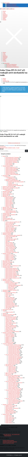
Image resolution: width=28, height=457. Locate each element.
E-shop (4, 13)
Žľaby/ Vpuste (8, 294)
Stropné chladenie (6, 209)
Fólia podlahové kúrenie (10, 322)
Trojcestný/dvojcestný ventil (9, 314)
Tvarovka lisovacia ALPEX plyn (12, 221)
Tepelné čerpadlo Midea (10, 173)
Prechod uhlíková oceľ (13, 380)
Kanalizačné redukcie (10, 303)
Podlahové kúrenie (7, 315)
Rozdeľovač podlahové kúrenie (12, 331)
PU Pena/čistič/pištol (9, 246)
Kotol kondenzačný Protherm (11, 159)
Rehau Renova (8, 329)
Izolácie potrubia (6, 263)
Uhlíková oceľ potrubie (10, 405)
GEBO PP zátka (11, 369)
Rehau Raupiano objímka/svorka (12, 275)
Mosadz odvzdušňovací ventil (9, 208)
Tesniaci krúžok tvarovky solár (14, 388)
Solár (4, 310)
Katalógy (5, 17)
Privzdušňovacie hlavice (10, 292)
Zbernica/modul (11, 284)
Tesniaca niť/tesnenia (9, 248)
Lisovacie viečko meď (13, 383)
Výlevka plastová (9, 297)
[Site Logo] (7, 8)
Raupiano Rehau (6, 266)
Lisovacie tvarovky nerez (10, 398)
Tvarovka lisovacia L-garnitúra (14, 347)
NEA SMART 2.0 (12, 286)
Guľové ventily (6, 192)
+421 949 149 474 (7, 434)
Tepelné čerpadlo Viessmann (11, 168)
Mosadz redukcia (9, 202)
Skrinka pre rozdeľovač (10, 319)
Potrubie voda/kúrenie (7, 404)
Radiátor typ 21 (8, 338)
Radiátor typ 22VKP (9, 256)
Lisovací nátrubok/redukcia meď (15, 382)
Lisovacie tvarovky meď (10, 381)
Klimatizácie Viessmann (10, 179)
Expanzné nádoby (6, 218)
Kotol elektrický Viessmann (11, 162)
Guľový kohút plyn (9, 223)
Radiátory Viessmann (7, 332)
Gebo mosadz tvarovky (10, 364)
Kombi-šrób (8, 237)
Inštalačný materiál (7, 234)
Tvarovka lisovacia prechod (14, 352)
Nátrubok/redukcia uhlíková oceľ (15, 377)
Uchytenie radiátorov (9, 336)
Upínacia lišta (8, 320)
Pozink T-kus (8, 421)
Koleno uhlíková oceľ (13, 376)
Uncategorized (3, 146)
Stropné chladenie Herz (10, 210)
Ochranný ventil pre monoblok (12, 174)
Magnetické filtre (6, 260)
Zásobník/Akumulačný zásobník (10, 290)
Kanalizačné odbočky (10, 298)
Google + (14, 147)
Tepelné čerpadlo (6, 165)
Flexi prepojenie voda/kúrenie (11, 408)
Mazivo (7, 296)
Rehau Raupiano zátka (10, 276)
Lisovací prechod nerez (13, 402)
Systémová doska (9, 330)
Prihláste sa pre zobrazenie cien (14, 142)
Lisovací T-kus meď (12, 386)
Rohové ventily (6, 215)
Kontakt (4, 19)
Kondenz (10, 182)
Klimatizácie (5, 175)
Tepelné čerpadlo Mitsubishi (11, 170)
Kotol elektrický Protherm (11, 161)
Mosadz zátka (8, 204)
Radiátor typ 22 (8, 340)
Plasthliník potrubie (9, 410)
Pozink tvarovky (6, 414)
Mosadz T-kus (8, 206)
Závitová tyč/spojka (9, 251)
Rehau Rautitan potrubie (10, 411)
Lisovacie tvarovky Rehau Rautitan (13, 389)
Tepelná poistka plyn (9, 231)
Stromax (4, 313)
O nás (4, 12)
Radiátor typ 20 (8, 337)
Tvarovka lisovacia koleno (14, 346)
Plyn (4, 220)
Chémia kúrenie (6, 213)
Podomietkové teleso (7, 309)
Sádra (6, 241)
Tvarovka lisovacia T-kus (13, 353)
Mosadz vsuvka (8, 200)
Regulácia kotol (8, 281)
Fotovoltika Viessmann (8, 262)
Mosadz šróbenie (9, 198)
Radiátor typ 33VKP (9, 258)
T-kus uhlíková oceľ (12, 378)
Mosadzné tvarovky (7, 196)
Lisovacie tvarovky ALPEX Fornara (13, 344)
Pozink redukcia (8, 420)
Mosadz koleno (8, 201)
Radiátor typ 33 (8, 341)
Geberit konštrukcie (7, 232)
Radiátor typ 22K (9, 254)
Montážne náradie (6, 191)
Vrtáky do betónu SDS (10, 247)
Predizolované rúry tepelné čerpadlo (16, 181)
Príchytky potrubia (9, 243)
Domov (4, 11)
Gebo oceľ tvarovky (9, 372)
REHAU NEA (11, 287)
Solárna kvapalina (9, 312)
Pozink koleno (8, 415)
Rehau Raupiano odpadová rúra (12, 277)
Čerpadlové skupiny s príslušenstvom (11, 265)
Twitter (6, 147)
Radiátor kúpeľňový (9, 333)
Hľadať (2, 149)
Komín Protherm (9, 164)
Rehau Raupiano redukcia (11, 274)
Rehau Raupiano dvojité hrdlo (11, 270)
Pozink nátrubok (9, 422)
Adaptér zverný (8, 321)
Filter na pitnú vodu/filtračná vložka (10, 187)
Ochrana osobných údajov (8, 440)
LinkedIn (10, 147)
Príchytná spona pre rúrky (11, 316)
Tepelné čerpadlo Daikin (10, 169)
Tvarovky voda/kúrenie (8, 343)
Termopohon (11, 288)
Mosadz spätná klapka (7, 193)
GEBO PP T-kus (11, 370)
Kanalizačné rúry (9, 301)
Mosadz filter (5, 195)
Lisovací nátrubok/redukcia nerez (15, 400)
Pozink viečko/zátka (9, 417)
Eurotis (4, 217)
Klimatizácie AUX (9, 176)
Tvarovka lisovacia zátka (13, 349)
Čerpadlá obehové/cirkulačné (9, 214)
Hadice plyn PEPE (9, 230)
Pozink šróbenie (8, 419)
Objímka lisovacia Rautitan (14, 393)
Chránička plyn (8, 226)
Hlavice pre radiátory (9, 335)
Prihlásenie (5, 16)
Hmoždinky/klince (9, 240)
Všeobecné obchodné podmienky (10, 441)
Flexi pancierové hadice (8, 219)
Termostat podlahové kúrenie (14, 285)
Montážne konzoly (12, 184)
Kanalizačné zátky (9, 302)
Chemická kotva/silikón (10, 236)
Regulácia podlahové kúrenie (11, 282)
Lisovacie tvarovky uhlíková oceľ (12, 375)
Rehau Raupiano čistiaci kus (11, 269)
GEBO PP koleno (12, 368)
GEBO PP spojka (12, 366)
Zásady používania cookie (8, 442)
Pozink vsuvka (8, 416)
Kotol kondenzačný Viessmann (12, 157)
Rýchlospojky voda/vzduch (11, 252)
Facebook (2, 147)
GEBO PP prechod (12, 371)
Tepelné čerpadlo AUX (10, 167)
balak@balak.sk (7, 435)
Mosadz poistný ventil (7, 207)
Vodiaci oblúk (8, 324)
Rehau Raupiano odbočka (11, 268)
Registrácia (5, 14)
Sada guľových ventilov (10, 318)
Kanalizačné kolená (9, 299)
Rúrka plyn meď (9, 224)
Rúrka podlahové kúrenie (10, 326)
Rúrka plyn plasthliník (10, 228)
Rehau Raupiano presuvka (11, 273)
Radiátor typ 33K (9, 257)
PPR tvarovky (8, 374)
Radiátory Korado (6, 253)
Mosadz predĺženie (9, 197)
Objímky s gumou (9, 249)
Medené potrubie (9, 406)
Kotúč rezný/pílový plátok (11, 238)
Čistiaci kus (7, 293)
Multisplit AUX (11, 178)
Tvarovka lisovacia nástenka (14, 348)
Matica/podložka (9, 242)
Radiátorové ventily (9, 259)
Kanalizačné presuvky (10, 304)
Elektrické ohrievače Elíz (8, 186)
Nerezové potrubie (9, 413)
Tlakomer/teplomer (9, 245)
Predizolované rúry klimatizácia (15, 185)
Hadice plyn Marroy (9, 229)
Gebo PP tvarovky (9, 365)
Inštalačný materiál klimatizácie (12, 180)
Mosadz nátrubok (9, 203)
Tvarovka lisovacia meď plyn (11, 225)
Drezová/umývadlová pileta (11, 305)
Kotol (4, 156)
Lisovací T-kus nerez (12, 403)
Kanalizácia (5, 291)
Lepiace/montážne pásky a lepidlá (12, 235)
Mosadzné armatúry (7, 189)
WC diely (7, 308)
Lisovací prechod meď (13, 387)
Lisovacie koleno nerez (13, 399)
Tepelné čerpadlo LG (10, 172)
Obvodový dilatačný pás (10, 325)
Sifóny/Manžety (8, 307)
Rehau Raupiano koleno (10, 271)
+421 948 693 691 (16, 434)
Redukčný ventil (9, 190)
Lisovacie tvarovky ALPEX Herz (12, 354)
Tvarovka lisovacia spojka (13, 350)
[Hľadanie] (26, 151)
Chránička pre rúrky (9, 327)
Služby (4, 18)
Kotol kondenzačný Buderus (11, 158)
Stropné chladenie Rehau (10, 212)
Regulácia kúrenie (6, 280)
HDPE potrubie (8, 409)
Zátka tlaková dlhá (7, 264)
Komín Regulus (8, 163)
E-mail (17, 147)
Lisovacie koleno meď (13, 385)
